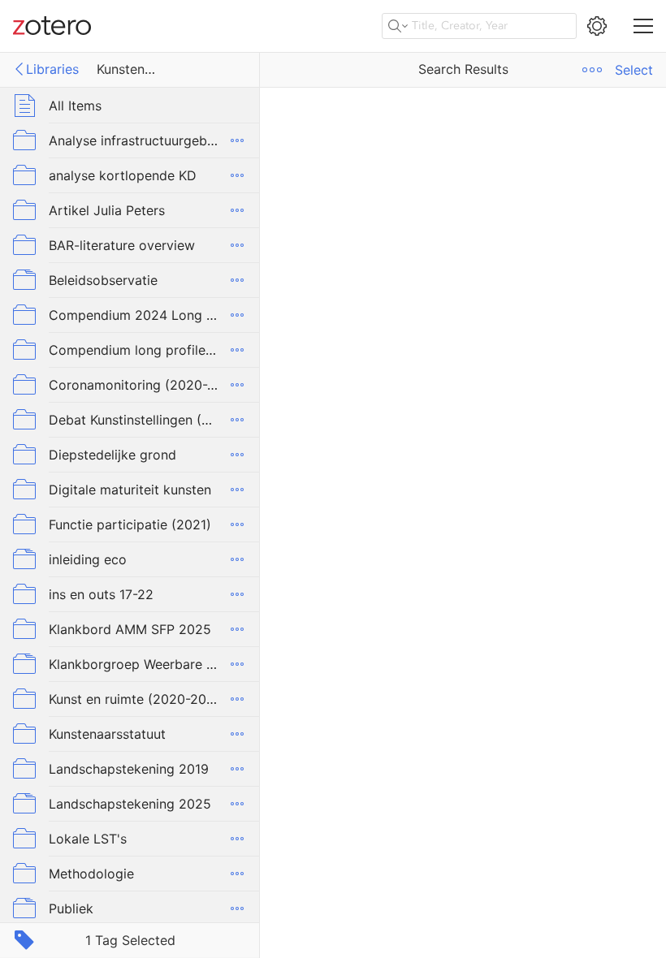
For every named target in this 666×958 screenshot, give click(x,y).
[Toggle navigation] (643, 26)
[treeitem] (130, 105)
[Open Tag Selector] (24, 940)
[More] (237, 140)
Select (634, 70)
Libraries (52, 69)
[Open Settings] (597, 26)
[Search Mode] (398, 26)
